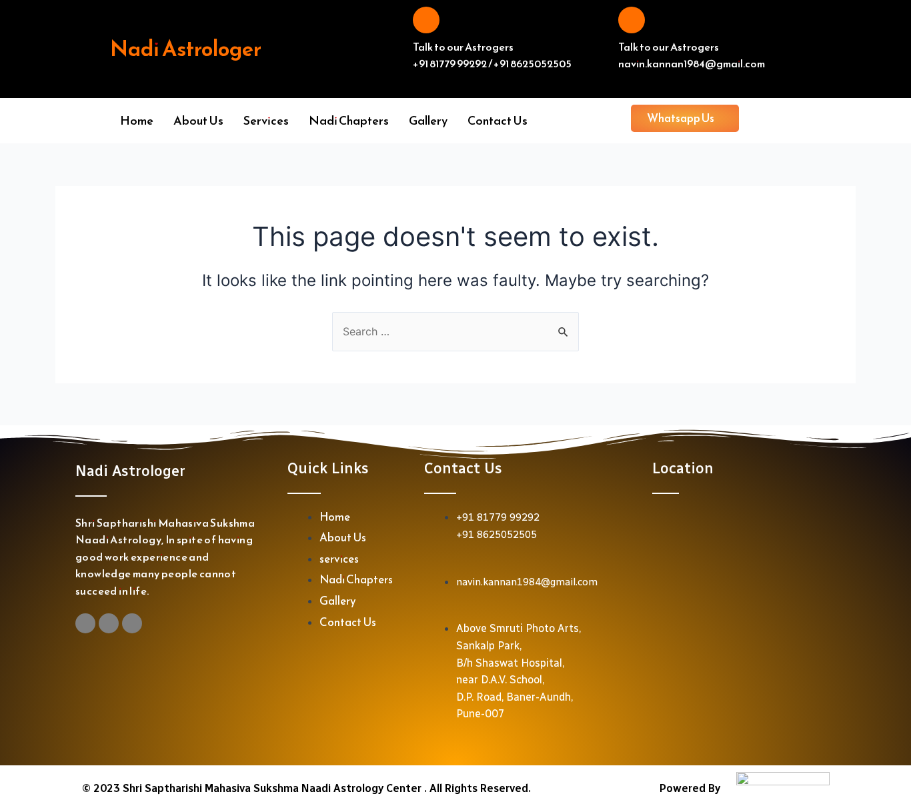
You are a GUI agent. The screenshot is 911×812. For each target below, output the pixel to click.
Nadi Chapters (349, 120)
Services (266, 120)
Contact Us (498, 120)
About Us (198, 120)
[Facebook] (109, 623)
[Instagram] (85, 623)
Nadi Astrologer (185, 49)
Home (136, 120)
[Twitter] (132, 623)
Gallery (428, 120)
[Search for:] (455, 331)
